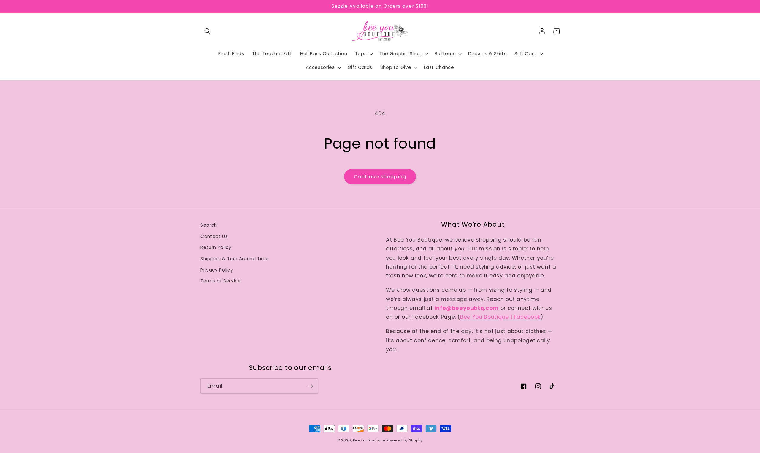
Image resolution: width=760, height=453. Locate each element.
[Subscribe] (310, 386)
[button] (207, 31)
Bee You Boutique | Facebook (500, 317)
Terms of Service (220, 281)
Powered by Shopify (405, 440)
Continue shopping (380, 176)
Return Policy (216, 247)
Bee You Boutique (369, 440)
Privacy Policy (216, 270)
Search (208, 225)
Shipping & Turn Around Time (234, 258)
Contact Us (214, 236)
